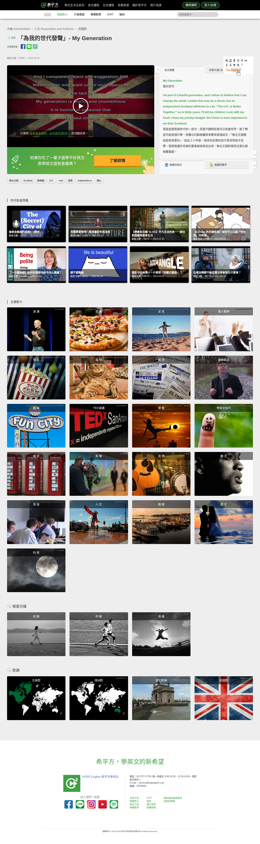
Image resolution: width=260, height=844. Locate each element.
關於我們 (151, 804)
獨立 (99, 180)
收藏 (13, 37)
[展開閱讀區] (157, 69)
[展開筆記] (254, 164)
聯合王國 (13, 180)
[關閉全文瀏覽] (254, 154)
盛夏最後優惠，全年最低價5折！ (50, 133)
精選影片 (62, 14)
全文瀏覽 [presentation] (169, 70)
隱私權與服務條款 (173, 798)
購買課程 (191, 5)
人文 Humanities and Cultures (54, 28)
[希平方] (50, 5)
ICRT (110, 14)
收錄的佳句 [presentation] (175, 164)
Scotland (27, 180)
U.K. (51, 180)
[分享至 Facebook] (23, 46)
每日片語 (134, 804)
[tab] (182, 69)
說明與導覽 (169, 801)
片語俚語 (79, 14)
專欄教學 (96, 14)
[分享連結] (35, 46)
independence (85, 180)
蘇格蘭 (40, 180)
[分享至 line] (29, 46)
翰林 (122, 14)
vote (61, 180)
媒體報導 (151, 807)
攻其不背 (134, 798)
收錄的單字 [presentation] (220, 164)
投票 (70, 180)
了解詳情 (117, 160)
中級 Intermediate (18, 28)
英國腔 (82, 28)
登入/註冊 (210, 5)
